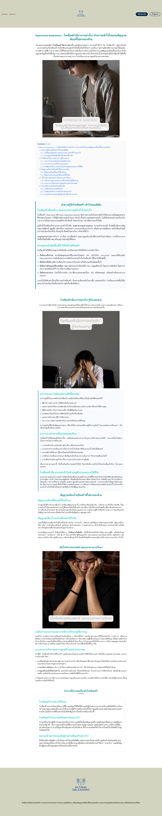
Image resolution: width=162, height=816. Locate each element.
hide (48, 144)
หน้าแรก (4, 14)
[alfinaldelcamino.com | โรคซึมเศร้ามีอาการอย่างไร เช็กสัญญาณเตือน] (81, 14)
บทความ (12, 14)
